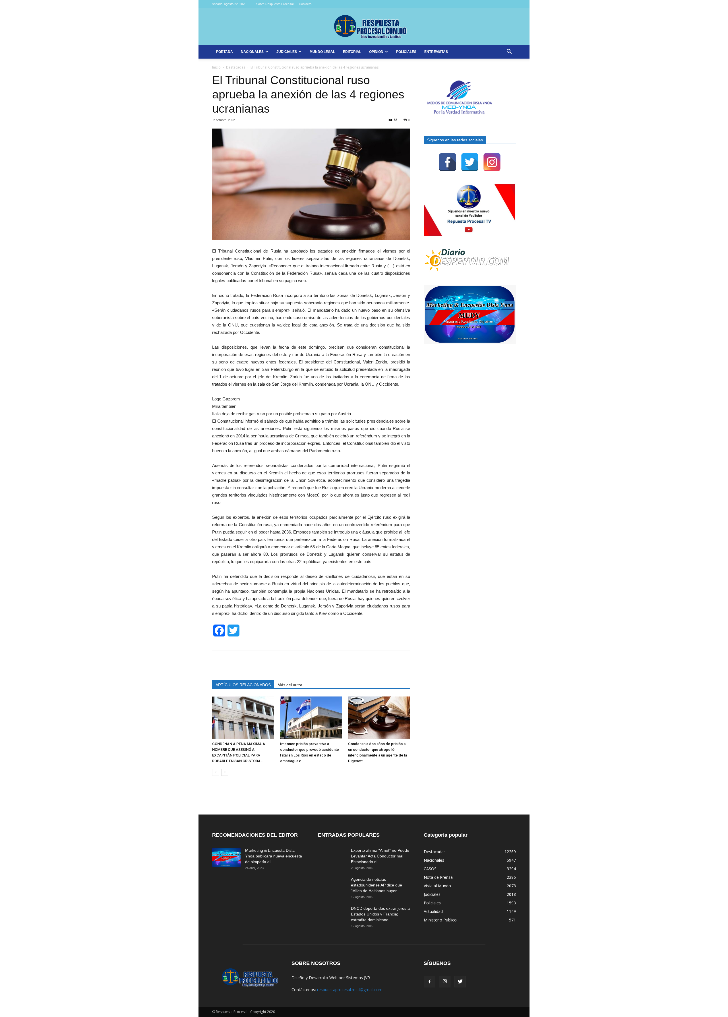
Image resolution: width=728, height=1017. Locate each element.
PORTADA (224, 52)
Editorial (352, 52)
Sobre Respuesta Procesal (274, 4)
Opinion (376, 52)
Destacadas (235, 67)
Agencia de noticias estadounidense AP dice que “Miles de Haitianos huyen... (376, 885)
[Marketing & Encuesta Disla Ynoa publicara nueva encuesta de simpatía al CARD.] (226, 857)
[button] (509, 52)
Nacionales (252, 52)
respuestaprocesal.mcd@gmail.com (349, 989)
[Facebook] (448, 162)
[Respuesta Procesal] (364, 27)
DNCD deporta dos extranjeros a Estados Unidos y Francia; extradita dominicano (380, 914)
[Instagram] (492, 162)
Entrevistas (436, 52)
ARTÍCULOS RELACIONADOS (243, 685)
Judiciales (286, 52)
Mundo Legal (322, 52)
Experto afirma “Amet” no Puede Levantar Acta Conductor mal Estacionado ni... (380, 856)
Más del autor (290, 685)
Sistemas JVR (358, 977)
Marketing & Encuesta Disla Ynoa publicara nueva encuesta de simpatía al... (273, 856)
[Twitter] (470, 162)
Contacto (305, 4)
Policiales (406, 52)
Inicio (216, 67)
